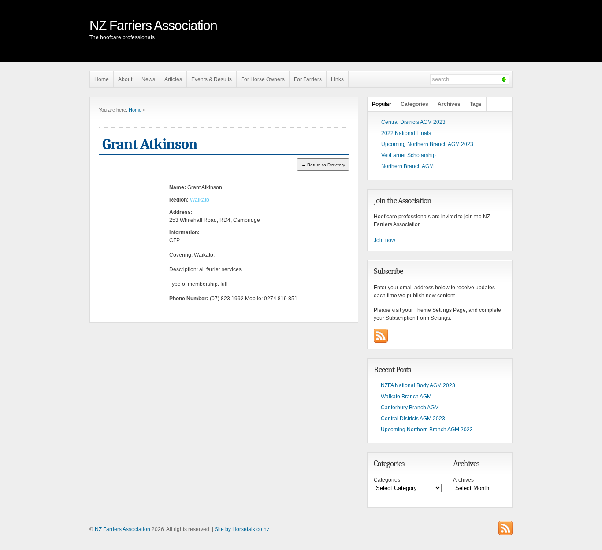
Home (101, 79)
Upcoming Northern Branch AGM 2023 (427, 144)
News (148, 79)
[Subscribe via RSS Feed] (381, 336)
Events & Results (211, 79)
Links (337, 79)
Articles (173, 79)
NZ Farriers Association (153, 25)
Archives (449, 104)
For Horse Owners (263, 79)
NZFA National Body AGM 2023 (418, 385)
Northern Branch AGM (407, 166)
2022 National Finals (406, 133)
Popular (381, 104)
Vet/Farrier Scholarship (408, 155)
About (125, 79)
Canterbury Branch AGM (410, 407)
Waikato (199, 200)
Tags (476, 104)
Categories (414, 104)
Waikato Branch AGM (406, 396)
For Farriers (308, 79)
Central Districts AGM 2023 (413, 122)
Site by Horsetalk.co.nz (242, 529)
